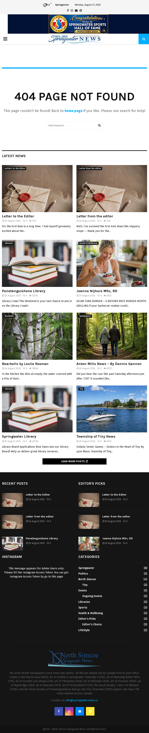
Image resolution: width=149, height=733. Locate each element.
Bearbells (9, 316)
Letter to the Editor (18, 216)
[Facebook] (59, 711)
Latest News (14, 156)
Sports (82, 607)
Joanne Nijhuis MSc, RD (96, 291)
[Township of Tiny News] (111, 409)
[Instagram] (69, 711)
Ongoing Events (92, 596)
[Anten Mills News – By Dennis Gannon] (111, 336)
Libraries (9, 243)
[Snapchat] (90, 711)
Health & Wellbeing (88, 243)
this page (57, 576)
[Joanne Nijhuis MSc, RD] (111, 263)
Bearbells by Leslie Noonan (25, 364)
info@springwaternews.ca (82, 700)
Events (82, 590)
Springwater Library (19, 436)
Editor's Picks (87, 618)
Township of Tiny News (95, 436)
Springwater (85, 316)
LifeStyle (84, 630)
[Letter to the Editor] (37, 188)
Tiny (81, 389)
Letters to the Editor (15, 168)
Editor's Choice (92, 624)
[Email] (79, 711)
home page (73, 111)
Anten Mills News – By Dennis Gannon (109, 364)
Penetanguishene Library (23, 291)
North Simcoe (87, 579)
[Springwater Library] (37, 409)
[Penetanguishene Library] (37, 263)
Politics (83, 573)
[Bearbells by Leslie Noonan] (37, 336)
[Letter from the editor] (111, 188)
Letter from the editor (90, 168)
